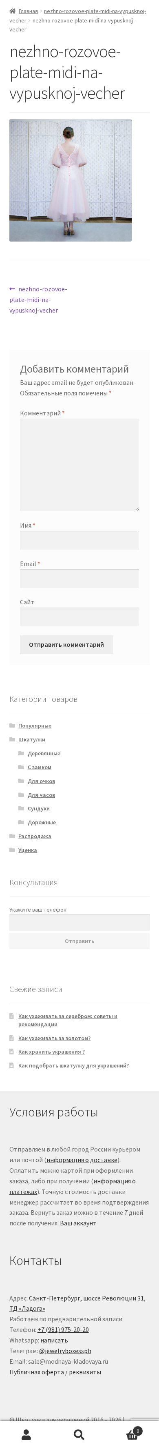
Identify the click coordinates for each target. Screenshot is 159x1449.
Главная (28, 11)
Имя (27, 525)
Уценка (27, 850)
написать (54, 1340)
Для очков (41, 781)
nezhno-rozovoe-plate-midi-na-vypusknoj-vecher (38, 299)
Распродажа (34, 836)
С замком (39, 767)
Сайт (27, 602)
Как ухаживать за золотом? (54, 1038)
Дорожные (42, 822)
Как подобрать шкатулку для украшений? (73, 1065)
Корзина (122, 1428)
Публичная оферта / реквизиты (55, 1372)
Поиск (79, 1435)
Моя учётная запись (26, 1435)
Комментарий (42, 413)
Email (30, 563)
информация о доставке (81, 1160)
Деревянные (44, 753)
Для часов (41, 795)
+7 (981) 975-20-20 (63, 1329)
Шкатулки (31, 739)
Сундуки (39, 808)
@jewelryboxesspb (65, 1351)
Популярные (34, 725)
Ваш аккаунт (78, 1223)
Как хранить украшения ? (51, 1051)
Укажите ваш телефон (37, 909)
